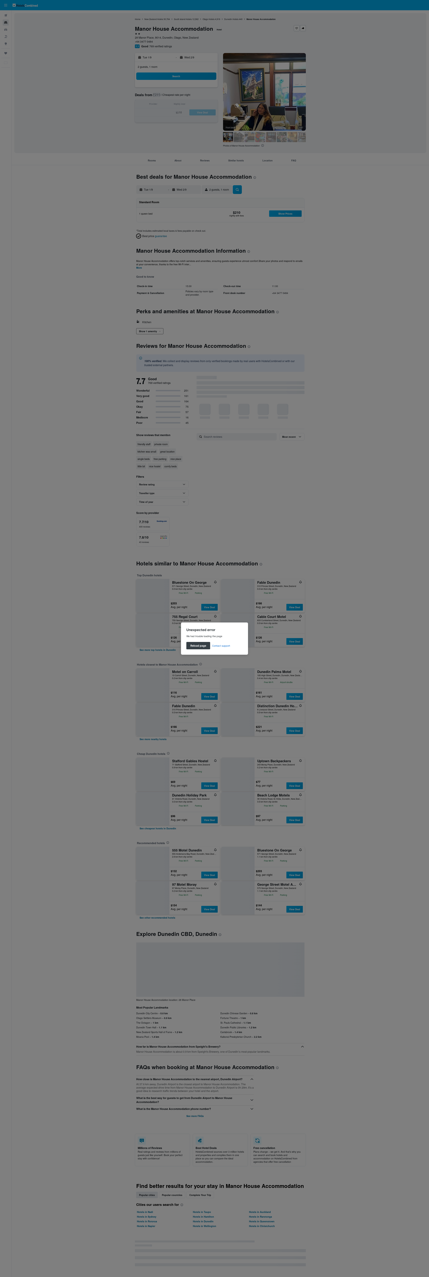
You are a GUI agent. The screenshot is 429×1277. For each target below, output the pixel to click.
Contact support (221, 645)
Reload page (198, 645)
